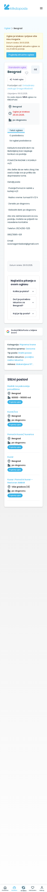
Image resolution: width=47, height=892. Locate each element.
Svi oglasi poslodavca (20, 140)
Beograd (17, 106)
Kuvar (10, 456)
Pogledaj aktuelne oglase (21, 54)
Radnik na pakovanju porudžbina (18, 388)
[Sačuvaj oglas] (26, 73)
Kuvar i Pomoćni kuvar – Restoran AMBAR (20, 481)
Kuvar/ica (12, 411)
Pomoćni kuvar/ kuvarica (20, 434)
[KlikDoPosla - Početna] (15, 7)
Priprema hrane (28, 344)
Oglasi (7, 28)
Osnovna (30, 348)
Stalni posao (25, 352)
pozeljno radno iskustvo (20, 359)
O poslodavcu (17, 135)
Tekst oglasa (16, 130)
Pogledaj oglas (15, 402)
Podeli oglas (18, 79)
